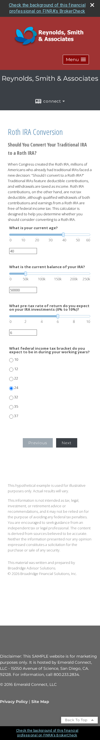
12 (16, 369)
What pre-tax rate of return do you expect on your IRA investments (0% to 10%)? (49, 307)
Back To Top (77, 720)
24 (16, 387)
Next (67, 442)
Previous (37, 442)
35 (16, 406)
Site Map (40, 701)
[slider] (49, 235)
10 (16, 359)
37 (16, 416)
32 (16, 397)
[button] (76, 59)
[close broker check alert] (92, 5)
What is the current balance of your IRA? (47, 267)
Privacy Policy (14, 701)
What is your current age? (33, 228)
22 (16, 378)
